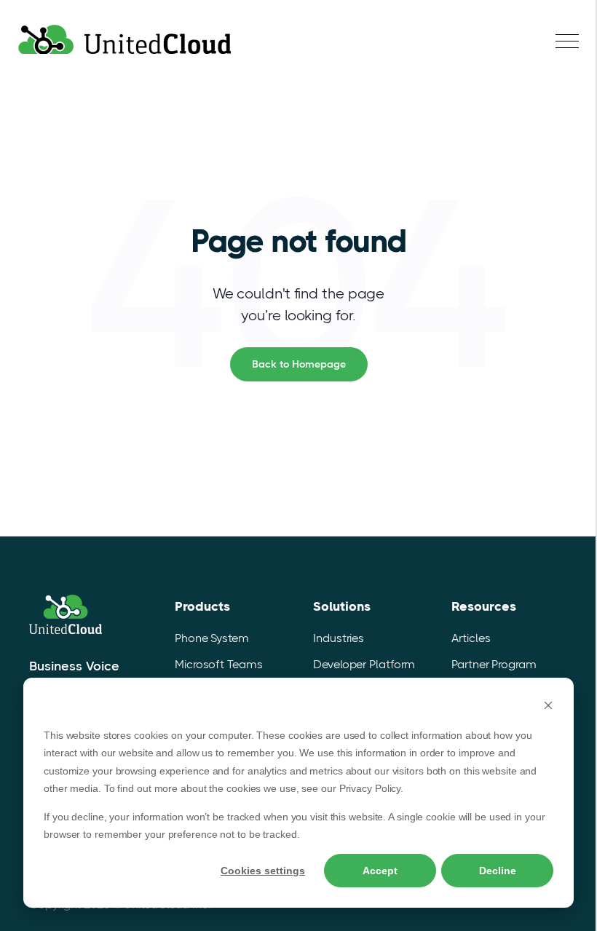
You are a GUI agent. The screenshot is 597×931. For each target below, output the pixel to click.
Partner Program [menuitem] (494, 664)
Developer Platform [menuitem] (364, 664)
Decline (497, 870)
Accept (380, 870)
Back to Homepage (299, 364)
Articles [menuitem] (470, 638)
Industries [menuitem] (338, 638)
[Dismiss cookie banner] (548, 707)
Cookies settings (263, 870)
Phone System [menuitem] (212, 638)
